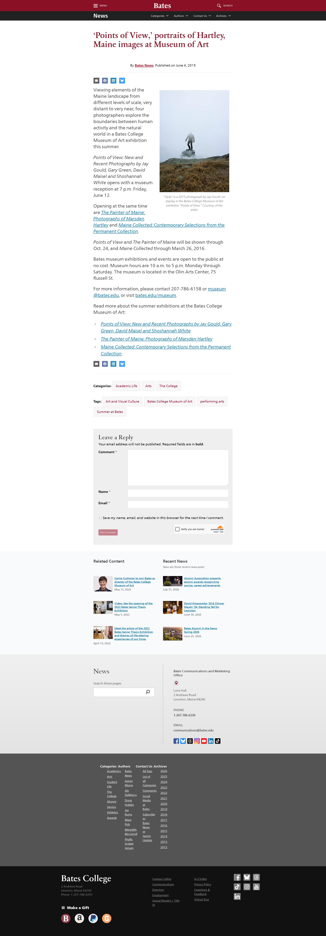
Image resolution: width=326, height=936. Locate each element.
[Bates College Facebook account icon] (237, 877)
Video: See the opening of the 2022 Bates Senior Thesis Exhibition (133, 607)
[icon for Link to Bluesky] (183, 741)
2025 (163, 776)
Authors (179, 15)
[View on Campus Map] (176, 683)
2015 (163, 831)
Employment (160, 895)
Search (228, 5)
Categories (157, 15)
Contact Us (200, 15)
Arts (148, 386)
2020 (163, 803)
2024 (163, 782)
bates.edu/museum (155, 295)
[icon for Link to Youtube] (204, 741)
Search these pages (107, 683)
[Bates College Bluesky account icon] (246, 877)
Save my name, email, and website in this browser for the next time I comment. (163, 518)
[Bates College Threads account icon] (256, 877)
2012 (163, 847)
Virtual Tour (201, 899)
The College (168, 386)
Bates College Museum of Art (169, 401)
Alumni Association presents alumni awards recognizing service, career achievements (202, 582)
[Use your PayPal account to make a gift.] (93, 918)
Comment (107, 452)
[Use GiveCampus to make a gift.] (106, 918)
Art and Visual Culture (122, 401)
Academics (114, 771)
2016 (163, 825)
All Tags (147, 771)
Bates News (144, 65)
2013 (163, 842)
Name (104, 492)
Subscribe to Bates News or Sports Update (149, 827)
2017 (163, 820)
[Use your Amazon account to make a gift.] (79, 918)
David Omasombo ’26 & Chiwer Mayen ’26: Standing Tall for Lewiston (204, 607)
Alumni (111, 801)
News (100, 15)
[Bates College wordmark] (162, 5)
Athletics (112, 812)
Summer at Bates (110, 412)
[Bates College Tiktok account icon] (237, 886)
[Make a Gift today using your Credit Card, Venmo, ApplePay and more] (65, 918)
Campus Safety (161, 879)
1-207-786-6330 (184, 715)
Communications (163, 884)
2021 (163, 798)
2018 (163, 814)
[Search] (148, 692)
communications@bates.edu (194, 730)
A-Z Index (200, 879)
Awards (112, 818)
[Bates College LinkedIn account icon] (237, 896)
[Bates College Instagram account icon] (246, 886)
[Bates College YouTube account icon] (256, 886)
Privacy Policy (202, 884)
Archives (221, 15)
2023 (163, 787)
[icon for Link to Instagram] (197, 741)
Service (111, 807)
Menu (103, 5)
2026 (163, 771)
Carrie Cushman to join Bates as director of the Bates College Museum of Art (134, 582)
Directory (158, 890)
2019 (163, 809)
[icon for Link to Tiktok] (217, 741)
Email (104, 503)
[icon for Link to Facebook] (176, 741)
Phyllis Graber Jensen (129, 844)
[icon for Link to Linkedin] (210, 741)
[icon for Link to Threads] (190, 741)
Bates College (86, 878)
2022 (163, 793)
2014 (163, 836)
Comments (150, 790)
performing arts (212, 401)
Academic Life (126, 386)
